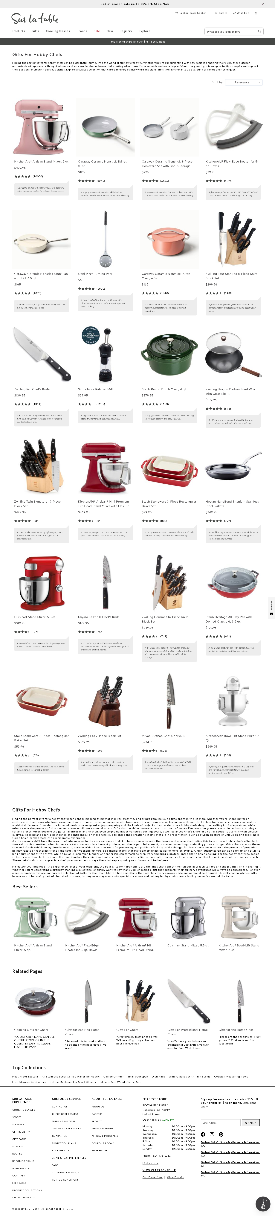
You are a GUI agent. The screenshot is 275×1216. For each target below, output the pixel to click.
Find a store (150, 1163)
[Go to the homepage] (34, 14)
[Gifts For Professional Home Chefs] (189, 1001)
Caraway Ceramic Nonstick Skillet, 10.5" (102, 164)
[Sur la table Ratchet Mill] (105, 354)
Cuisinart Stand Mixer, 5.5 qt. (35, 617)
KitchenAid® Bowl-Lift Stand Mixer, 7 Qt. (232, 738)
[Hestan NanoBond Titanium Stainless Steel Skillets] (233, 467)
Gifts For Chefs (127, 1030)
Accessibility (60, 1150)
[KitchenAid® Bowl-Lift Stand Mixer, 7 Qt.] (233, 701)
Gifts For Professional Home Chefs (187, 1032)
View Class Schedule (159, 1170)
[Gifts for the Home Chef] (240, 1001)
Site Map (68, 1209)
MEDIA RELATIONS (102, 1128)
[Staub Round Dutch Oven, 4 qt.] (169, 354)
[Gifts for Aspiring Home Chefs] (86, 1001)
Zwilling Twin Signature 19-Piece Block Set (37, 504)
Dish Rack (158, 1076)
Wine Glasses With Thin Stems (189, 1076)
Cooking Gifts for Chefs (31, 1030)
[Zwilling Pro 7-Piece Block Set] (105, 701)
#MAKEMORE (100, 1150)
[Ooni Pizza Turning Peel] (105, 239)
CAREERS (97, 1114)
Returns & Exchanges (66, 1128)
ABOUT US (98, 1106)
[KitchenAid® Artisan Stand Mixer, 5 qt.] (41, 127)
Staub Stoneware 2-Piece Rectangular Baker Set (41, 738)
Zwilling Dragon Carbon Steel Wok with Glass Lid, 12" (230, 391)
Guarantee (59, 1135)
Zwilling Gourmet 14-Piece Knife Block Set (165, 619)
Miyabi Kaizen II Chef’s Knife (99, 617)
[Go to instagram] (212, 1134)
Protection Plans (64, 1143)
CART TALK (18, 1175)
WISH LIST (18, 1146)
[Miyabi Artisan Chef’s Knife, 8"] (169, 701)
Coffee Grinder (113, 1076)
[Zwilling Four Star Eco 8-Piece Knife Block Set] (233, 239)
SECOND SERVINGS (23, 1197)
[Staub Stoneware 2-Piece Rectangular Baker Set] (41, 701)
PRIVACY (97, 1121)
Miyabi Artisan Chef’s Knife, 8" (164, 736)
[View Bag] (259, 13)
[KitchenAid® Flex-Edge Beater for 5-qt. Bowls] (233, 127)
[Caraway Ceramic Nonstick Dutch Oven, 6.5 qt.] (169, 239)
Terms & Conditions (65, 1179)
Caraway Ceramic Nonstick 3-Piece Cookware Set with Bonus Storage (167, 164)
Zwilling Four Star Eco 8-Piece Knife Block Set (231, 276)
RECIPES (17, 1153)
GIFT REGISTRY (21, 1131)
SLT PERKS (18, 1124)
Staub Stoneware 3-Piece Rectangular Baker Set (169, 504)
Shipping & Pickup (63, 1121)
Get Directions (153, 1177)
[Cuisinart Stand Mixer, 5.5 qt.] (41, 582)
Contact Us (60, 1106)
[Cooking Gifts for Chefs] (35, 1001)
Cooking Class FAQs (65, 1172)
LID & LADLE (19, 1183)
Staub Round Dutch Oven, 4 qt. (164, 389)
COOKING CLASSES (23, 1109)
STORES (16, 1117)
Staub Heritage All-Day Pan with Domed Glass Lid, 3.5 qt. (229, 619)
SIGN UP (250, 1123)
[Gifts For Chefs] (137, 1001)
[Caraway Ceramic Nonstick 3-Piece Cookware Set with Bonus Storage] (169, 127)
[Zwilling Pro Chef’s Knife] (41, 354)
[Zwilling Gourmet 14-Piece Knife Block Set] (169, 582)
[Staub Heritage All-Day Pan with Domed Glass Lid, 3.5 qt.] (233, 582)
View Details (175, 1177)
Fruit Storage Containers (29, 1081)
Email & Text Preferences (69, 1157)
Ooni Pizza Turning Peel (95, 274)
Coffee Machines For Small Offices (73, 1081)
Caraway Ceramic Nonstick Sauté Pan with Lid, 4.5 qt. (41, 276)
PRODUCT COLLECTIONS (27, 1190)
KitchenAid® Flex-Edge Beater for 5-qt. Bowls (232, 164)
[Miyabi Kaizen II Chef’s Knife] (105, 582)
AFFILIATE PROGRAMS (105, 1135)
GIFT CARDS (19, 1139)
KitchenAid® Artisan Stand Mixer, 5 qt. (41, 161)
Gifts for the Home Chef (96, 872)
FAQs (55, 1165)
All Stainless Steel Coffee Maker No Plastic (71, 1076)
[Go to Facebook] (203, 1134)
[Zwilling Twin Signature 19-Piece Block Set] (41, 467)
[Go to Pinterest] (221, 1134)
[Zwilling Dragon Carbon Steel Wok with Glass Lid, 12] (233, 354)
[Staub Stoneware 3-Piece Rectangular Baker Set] (169, 467)
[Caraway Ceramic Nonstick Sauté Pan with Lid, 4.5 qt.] (41, 239)
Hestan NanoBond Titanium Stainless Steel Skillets (232, 504)
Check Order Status (65, 1114)
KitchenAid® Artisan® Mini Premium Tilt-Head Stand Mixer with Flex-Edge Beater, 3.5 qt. (105, 504)
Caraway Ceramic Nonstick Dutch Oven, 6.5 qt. (166, 276)
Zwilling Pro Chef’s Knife (32, 389)
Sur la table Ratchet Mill (95, 389)
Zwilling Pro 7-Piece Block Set (99, 736)
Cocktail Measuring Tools (231, 1076)
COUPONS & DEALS (103, 1143)
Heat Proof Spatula (25, 1076)
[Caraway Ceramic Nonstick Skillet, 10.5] (105, 127)
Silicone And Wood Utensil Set (120, 1081)
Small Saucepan (138, 1076)
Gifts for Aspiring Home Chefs (82, 1032)
